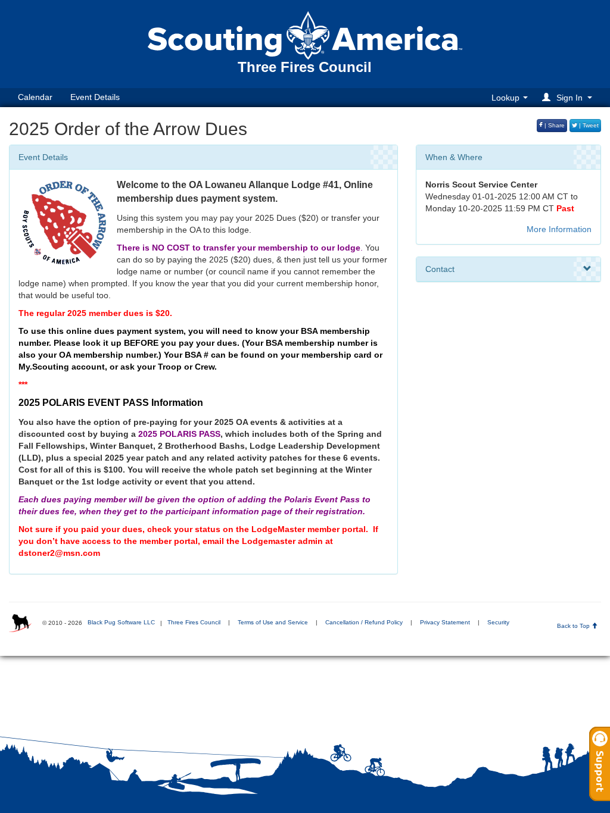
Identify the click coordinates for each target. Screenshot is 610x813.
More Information (559, 229)
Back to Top (574, 626)
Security (498, 622)
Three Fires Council (193, 622)
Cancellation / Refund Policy (364, 622)
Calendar (35, 97)
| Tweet (588, 125)
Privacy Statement (445, 622)
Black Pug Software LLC (121, 622)
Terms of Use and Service (273, 622)
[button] (569, 97)
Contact (440, 269)
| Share (554, 125)
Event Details (95, 97)
